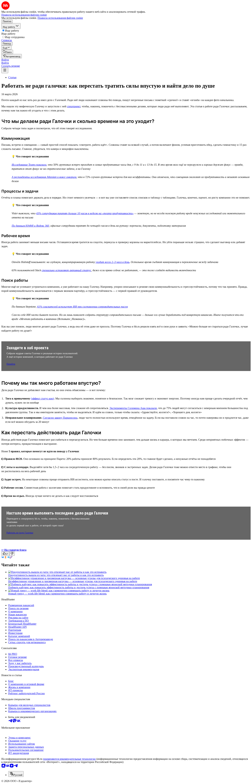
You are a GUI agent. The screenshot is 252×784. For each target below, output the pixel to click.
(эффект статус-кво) (42, 398)
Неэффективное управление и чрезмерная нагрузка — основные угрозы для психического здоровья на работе (72, 581)
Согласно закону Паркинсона (60, 417)
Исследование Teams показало (29, 164)
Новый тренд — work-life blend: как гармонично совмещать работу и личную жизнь (57, 593)
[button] (5, 59)
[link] (7, 52)
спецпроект (73, 106)
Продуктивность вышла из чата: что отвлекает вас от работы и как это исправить (56, 575)
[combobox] (16, 774)
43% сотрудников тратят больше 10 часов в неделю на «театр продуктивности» (85, 213)
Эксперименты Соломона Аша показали (133, 408)
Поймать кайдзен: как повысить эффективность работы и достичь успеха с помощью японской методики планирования (78, 587)
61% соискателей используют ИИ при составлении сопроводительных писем (82, 306)
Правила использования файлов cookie (60, 17)
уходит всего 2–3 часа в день (112, 262)
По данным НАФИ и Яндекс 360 (30, 225)
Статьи (12, 77)
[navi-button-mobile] (4, 70)
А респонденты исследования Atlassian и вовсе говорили (44, 177)
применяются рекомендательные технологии (69, 758)
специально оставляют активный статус (66, 270)
